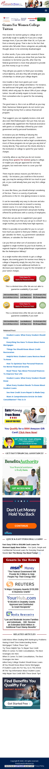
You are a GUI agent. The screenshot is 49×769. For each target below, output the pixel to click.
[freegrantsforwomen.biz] (24, 6)
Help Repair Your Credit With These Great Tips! (22, 673)
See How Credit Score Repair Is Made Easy (26, 392)
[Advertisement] (24, 732)
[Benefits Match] (21, 707)
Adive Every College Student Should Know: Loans (22, 662)
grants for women (22, 160)
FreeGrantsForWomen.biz (24, 763)
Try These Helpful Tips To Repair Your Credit (20, 648)
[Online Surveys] (24, 447)
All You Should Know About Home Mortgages (21, 665)
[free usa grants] (21, 534)
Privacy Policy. (39, 766)
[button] (45, 10)
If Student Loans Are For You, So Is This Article (22, 668)
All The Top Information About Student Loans (21, 670)
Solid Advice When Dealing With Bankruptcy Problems (24, 639)
